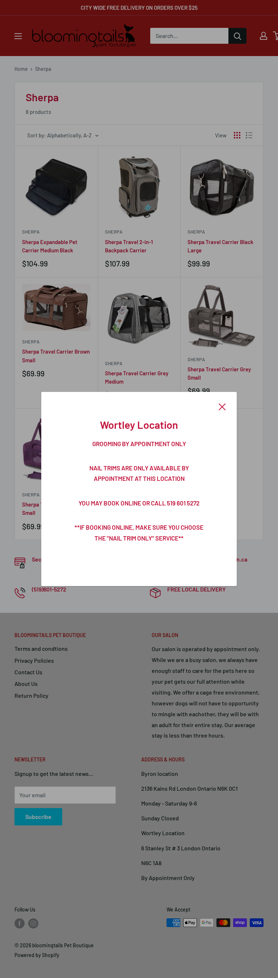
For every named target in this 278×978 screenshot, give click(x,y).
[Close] (222, 406)
